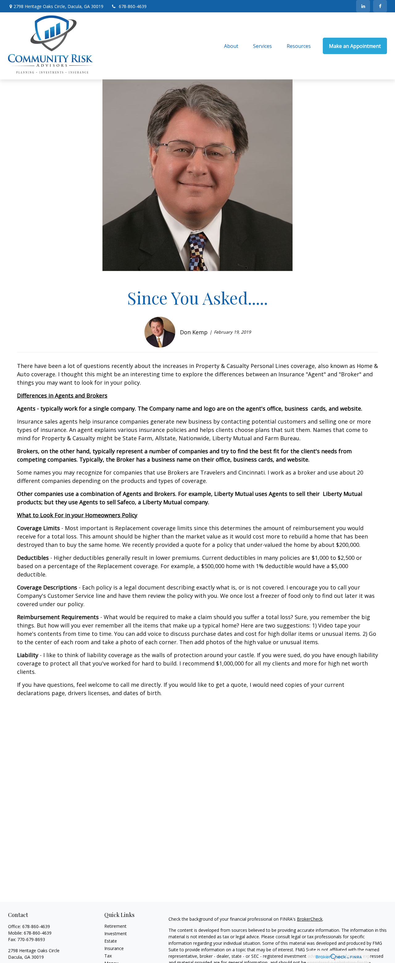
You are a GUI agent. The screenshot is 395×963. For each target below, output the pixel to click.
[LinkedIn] (363, 6)
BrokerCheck (309, 919)
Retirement (115, 926)
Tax (108, 956)
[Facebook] (380, 6)
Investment (115, 933)
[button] (231, 46)
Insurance (114, 948)
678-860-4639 (133, 6)
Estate (110, 941)
